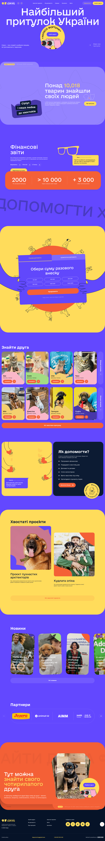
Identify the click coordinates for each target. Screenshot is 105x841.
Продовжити (53, 291)
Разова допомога (35, 258)
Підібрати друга (89, 785)
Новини (57, 3)
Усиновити (7, 381)
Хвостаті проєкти (37, 3)
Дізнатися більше (65, 485)
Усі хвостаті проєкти (52, 598)
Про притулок (90, 103)
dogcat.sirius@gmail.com (38, 837)
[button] (101, 716)
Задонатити (87, 3)
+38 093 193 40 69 (58, 837)
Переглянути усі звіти (19, 170)
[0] (21, 3)
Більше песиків (100, 401)
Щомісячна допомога (68, 257)
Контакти (64, 3)
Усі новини (52, 680)
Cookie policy (5, 837)
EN (18, 3)
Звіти (71, 3)
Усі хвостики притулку (52, 425)
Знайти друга (98, 3)
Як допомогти (48, 3)
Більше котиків (100, 365)
